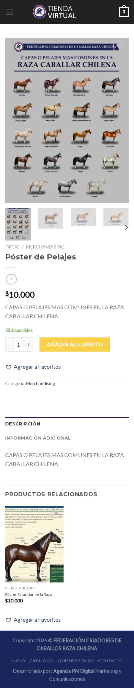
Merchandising (45, 246)
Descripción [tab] (22, 423)
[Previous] (16, 120)
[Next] (118, 120)
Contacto (110, 660)
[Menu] (9, 11)
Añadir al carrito (74, 344)
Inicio (12, 246)
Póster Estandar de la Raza (28, 594)
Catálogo (42, 660)
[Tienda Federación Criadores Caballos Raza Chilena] (67, 12)
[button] (33, 366)
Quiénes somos (76, 660)
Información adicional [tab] (38, 438)
